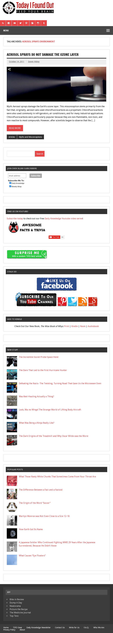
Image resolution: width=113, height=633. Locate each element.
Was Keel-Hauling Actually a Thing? (36, 396)
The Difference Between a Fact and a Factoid (40, 489)
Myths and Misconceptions (30, 137)
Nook (82, 326)
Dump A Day (16, 602)
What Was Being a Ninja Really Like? (36, 423)
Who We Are (98, 627)
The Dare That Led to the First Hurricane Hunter (43, 370)
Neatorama (15, 606)
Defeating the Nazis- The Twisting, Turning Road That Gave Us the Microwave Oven (60, 383)
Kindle (74, 326)
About (22, 630)
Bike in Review (17, 599)
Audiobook (93, 326)
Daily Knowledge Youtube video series (64, 218)
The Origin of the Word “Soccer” (35, 503)
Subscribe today (15, 218)
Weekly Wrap (16, 187)
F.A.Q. (86, 627)
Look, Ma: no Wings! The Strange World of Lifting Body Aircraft (50, 409)
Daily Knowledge (18, 183)
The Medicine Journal (20, 612)
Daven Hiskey (34, 61)
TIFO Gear (17, 627)
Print (66, 326)
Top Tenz (14, 616)
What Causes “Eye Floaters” (32, 555)
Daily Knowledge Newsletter (38, 627)
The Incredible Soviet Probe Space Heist (38, 357)
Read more (15, 128)
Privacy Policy (9, 630)
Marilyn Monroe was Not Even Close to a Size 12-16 (44, 516)
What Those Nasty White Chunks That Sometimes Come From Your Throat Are (57, 476)
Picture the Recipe (19, 609)
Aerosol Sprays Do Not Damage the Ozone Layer (43, 54)
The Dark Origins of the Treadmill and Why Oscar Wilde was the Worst (53, 436)
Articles (12, 137)
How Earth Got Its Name (31, 529)
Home (6, 627)
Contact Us (60, 627)
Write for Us (74, 627)
